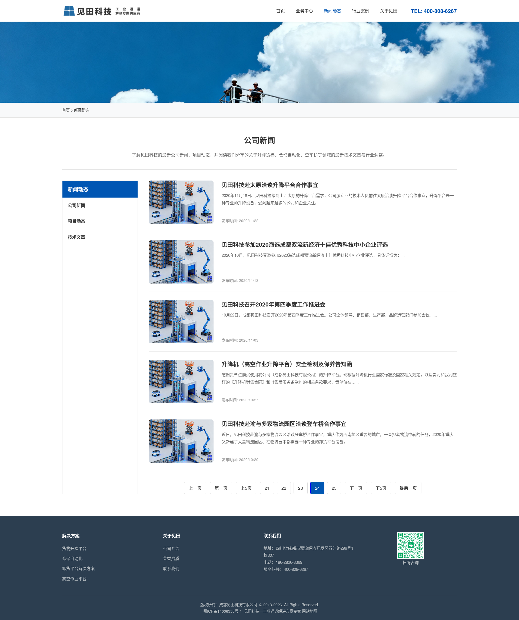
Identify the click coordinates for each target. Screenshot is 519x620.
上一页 (195, 488)
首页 (66, 110)
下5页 (381, 488)
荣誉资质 (171, 558)
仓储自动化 (72, 558)
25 (334, 488)
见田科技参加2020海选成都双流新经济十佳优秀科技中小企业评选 (305, 244)
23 (300, 488)
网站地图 (309, 611)
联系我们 (171, 568)
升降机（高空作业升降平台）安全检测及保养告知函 (287, 364)
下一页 (356, 488)
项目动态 (76, 221)
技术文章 (76, 237)
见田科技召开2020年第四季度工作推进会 (273, 304)
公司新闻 (76, 205)
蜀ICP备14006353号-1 (222, 611)
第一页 (221, 488)
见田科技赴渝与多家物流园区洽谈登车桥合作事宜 (284, 424)
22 (283, 488)
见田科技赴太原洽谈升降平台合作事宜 (270, 185)
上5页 (246, 488)
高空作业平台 (74, 578)
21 (267, 488)
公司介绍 (171, 548)
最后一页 (408, 488)
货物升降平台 (74, 548)
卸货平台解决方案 (78, 568)
